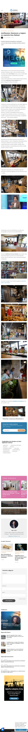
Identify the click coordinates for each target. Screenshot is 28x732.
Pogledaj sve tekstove (14, 536)
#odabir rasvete (6, 451)
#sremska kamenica (6, 452)
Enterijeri (4, 30)
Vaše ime (4, 585)
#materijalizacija (6, 449)
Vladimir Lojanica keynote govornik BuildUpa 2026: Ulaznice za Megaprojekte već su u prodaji (11, 624)
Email (3, 592)
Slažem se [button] (21, 729)
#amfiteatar (5, 445)
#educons (5, 446)
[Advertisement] (12, 219)
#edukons (12, 446)
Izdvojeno (11, 30)
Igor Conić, (5, 37)
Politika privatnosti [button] (21, 726)
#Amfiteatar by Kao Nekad (16, 445)
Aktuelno (4, 551)
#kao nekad (16, 448)
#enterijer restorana (7, 448)
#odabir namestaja (16, 449)
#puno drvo (14, 451)
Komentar (4, 573)
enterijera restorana (18, 401)
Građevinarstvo (8, 510)
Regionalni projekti (14, 502)
